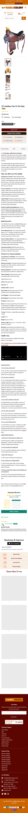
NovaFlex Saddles (6, 761)
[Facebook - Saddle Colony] (5, 794)
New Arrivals (5, 765)
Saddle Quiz (5, 769)
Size (3, 121)
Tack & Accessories (6, 763)
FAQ (14, 148)
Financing (4, 733)
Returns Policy (5, 744)
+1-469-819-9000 (9, 780)
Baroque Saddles (6, 755)
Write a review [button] (14, 511)
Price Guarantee (6, 738)
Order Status (5, 729)
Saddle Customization (7, 740)
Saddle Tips (4, 767)
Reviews (23, 148)
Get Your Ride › (18, 3)
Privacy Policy (5, 746)
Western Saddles (6, 753)
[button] (5, 111)
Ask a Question (15, 543)
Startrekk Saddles (6, 759)
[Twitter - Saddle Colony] (2, 794)
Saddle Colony (16, 801)
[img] (4, 521)
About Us (4, 735)
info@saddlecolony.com (11, 778)
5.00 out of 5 (18, 495)
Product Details (4, 148)
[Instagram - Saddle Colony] (8, 794)
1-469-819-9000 (18, 1)
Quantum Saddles (6, 757)
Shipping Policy (5, 742)
